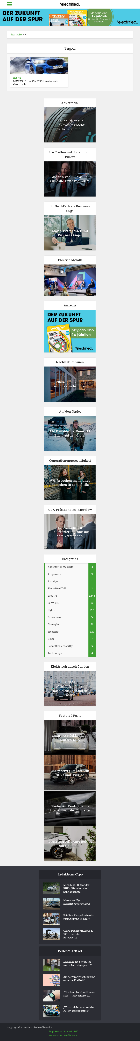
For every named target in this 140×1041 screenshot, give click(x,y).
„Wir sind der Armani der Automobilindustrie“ (78, 1009)
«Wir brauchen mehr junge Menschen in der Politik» (70, 482)
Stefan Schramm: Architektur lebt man (70, 384)
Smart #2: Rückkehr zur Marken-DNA (70, 738)
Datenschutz (55, 1035)
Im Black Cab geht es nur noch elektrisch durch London (70, 691)
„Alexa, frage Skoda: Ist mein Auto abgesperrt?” (77, 963)
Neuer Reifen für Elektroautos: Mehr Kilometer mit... (70, 125)
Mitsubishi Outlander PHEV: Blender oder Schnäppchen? (76, 888)
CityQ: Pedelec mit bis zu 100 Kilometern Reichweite (78, 934)
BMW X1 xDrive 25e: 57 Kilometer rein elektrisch (36, 83)
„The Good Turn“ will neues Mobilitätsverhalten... (79, 993)
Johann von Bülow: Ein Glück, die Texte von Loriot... (70, 179)
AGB (76, 1031)
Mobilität (70, 681)
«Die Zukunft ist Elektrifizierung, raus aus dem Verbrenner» (70, 532)
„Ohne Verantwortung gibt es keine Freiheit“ (79, 978)
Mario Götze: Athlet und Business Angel (70, 233)
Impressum (55, 1031)
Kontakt (68, 1031)
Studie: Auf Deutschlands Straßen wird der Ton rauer (70, 808)
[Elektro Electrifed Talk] (70, 279)
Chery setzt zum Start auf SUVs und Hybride (70, 773)
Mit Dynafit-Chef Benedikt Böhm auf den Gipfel (70, 433)
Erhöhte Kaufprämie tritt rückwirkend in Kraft (78, 917)
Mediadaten (70, 1035)
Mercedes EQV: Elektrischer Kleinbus (76, 902)
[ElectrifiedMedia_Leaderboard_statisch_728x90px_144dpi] (70, 17)
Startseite (16, 34)
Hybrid (17, 77)
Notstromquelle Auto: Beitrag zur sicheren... (70, 844)
